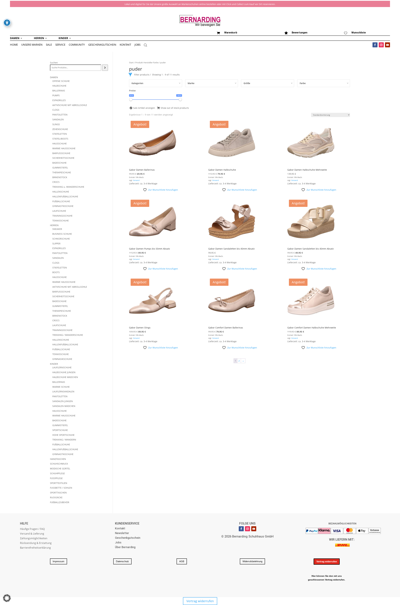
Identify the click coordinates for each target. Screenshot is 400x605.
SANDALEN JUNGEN (62, 401)
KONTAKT (125, 45)
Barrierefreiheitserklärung (35, 548)
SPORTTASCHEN (58, 492)
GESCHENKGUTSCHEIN (102, 45)
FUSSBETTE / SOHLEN (61, 487)
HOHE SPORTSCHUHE (63, 434)
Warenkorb (230, 32)
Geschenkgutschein (127, 538)
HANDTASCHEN (58, 459)
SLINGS (56, 124)
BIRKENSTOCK (59, 177)
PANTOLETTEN (60, 114)
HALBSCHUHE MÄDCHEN (65, 377)
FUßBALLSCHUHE (61, 201)
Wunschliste (358, 32)
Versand (136, 180)
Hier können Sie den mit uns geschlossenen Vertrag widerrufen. (326, 578)
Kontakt (120, 528)
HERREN (39, 38)
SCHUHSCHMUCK (59, 463)
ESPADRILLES (59, 100)
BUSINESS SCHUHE (62, 233)
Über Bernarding (125, 547)
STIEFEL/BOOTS (60, 138)
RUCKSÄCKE (56, 497)
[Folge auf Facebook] (375, 44)
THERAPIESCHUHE (61, 172)
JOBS (137, 45)
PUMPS (56, 95)
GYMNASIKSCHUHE (62, 359)
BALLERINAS (58, 90)
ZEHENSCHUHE (60, 129)
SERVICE (60, 45)
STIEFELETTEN (59, 133)
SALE (49, 45)
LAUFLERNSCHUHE (62, 367)
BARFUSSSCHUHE (61, 153)
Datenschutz (122, 561)
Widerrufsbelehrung (252, 561)
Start (131, 62)
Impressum (58, 561)
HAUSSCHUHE (59, 143)
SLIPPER (56, 243)
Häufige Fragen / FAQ (32, 529)
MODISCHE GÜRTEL (60, 468)
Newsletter (122, 533)
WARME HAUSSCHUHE (63, 148)
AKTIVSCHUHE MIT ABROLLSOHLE (69, 105)
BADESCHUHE (59, 162)
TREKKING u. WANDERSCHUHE (68, 186)
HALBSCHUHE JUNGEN (63, 372)
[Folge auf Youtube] (387, 44)
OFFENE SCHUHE (61, 81)
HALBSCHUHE (59, 85)
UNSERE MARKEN (31, 45)
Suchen (54, 62)
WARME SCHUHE (61, 386)
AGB (181, 561)
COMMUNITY (77, 45)
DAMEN (14, 38)
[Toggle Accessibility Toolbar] (7, 22)
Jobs (118, 542)
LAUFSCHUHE (59, 210)
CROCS (56, 181)
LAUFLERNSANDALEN (63, 391)
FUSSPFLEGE (56, 478)
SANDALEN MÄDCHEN (63, 406)
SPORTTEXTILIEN (58, 483)
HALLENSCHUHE (60, 191)
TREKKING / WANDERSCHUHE (67, 334)
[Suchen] (105, 68)
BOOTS (56, 272)
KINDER (63, 38)
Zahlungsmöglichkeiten (33, 538)
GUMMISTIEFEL (60, 167)
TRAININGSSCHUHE (62, 215)
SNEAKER (57, 229)
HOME (14, 45)
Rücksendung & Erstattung (36, 543)
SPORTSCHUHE (60, 430)
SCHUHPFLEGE (57, 473)
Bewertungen (299, 32)
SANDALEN (58, 119)
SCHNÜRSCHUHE (61, 238)
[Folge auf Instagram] (381, 44)
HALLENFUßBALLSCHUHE (65, 196)
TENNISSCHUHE (60, 220)
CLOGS (55, 109)
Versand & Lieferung (32, 533)
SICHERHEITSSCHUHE (63, 157)
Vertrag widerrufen (326, 561)
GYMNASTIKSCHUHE (62, 206)
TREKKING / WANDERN (64, 439)
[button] (7, 598)
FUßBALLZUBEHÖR (59, 502)
